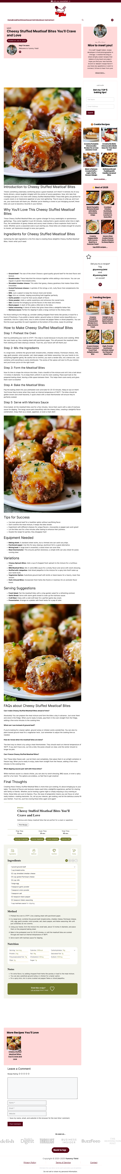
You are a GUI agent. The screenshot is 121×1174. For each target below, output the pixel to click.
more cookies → (100, 179)
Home (10, 20)
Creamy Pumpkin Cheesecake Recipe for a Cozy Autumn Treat (91, 147)
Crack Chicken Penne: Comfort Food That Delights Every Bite (92, 350)
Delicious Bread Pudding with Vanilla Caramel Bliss (109, 172)
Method (33, 854)
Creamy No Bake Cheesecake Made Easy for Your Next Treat (109, 147)
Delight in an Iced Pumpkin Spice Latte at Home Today (107, 320)
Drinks (36, 20)
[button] (82, 20)
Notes (74, 854)
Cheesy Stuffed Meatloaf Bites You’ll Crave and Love (15, 1055)
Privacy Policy (30, 1162)
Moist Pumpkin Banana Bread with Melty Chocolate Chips (93, 211)
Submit (90, 113)
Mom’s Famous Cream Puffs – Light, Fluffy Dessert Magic (91, 172)
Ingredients (12, 854)
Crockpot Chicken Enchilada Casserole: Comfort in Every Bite (107, 212)
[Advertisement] (42, 73)
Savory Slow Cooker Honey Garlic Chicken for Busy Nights (108, 239)
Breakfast (16, 20)
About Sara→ (100, 73)
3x (73, 860)
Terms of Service (63, 1162)
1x (66, 860)
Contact (50, 20)
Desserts (30, 20)
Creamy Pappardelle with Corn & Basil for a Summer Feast (93, 240)
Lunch (9, 28)
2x (70, 860)
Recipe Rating (13, 1074)
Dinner (23, 20)
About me (43, 20)
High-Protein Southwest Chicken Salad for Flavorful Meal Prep (108, 350)
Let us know (35, 990)
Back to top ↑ (60, 1150)
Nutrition (54, 854)
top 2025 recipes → (100, 247)
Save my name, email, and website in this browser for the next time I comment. (40, 1118)
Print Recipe (23, 825)
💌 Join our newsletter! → (60, 1)
